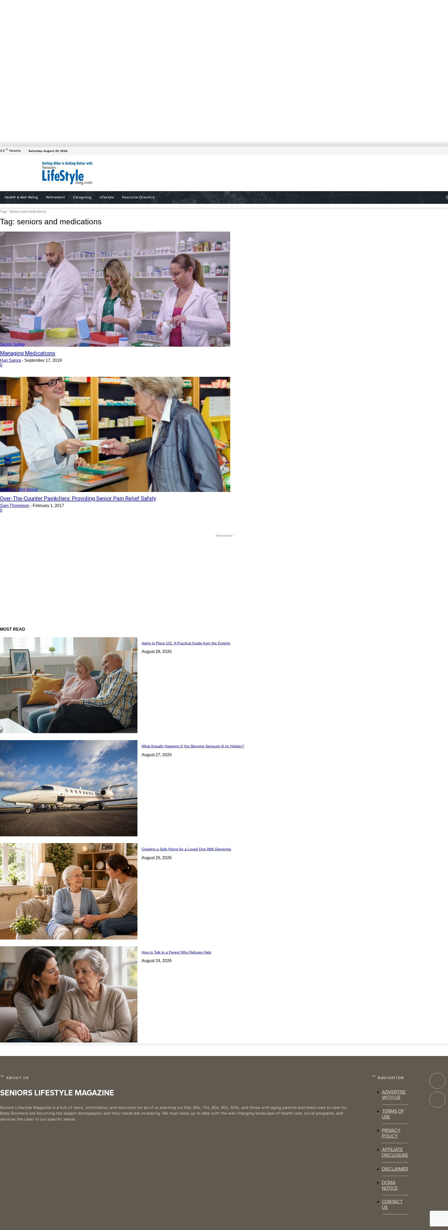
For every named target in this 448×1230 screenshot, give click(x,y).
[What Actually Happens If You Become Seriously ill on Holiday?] (68, 788)
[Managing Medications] (115, 289)
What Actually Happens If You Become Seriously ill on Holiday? (193, 746)
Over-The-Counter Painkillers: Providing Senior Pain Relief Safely (78, 498)
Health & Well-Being (19, 489)
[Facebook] (445, 151)
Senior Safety (12, 344)
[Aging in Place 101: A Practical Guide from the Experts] (68, 685)
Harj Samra (10, 360)
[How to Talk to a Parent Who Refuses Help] (68, 994)
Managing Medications (27, 353)
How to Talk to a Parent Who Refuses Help (176, 952)
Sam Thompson (14, 505)
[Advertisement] (228, 173)
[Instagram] (437, 1100)
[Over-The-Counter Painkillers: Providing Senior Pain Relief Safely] (115, 434)
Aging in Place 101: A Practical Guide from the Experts (186, 643)
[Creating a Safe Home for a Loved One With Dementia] (68, 891)
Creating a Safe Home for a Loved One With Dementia (186, 849)
